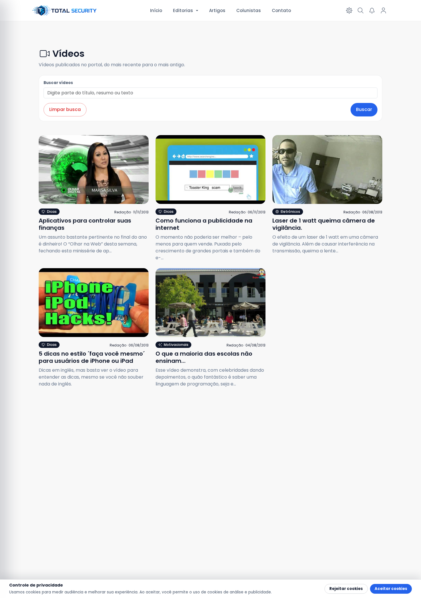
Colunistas (248, 10)
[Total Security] (65, 10)
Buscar (364, 109)
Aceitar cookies (391, 588)
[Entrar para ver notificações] (372, 10)
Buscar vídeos (58, 82)
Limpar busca (65, 109)
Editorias (183, 10)
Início (156, 10)
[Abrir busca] (360, 10)
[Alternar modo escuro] (349, 10)
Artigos (217, 10)
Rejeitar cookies (346, 588)
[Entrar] (383, 10)
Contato (281, 10)
